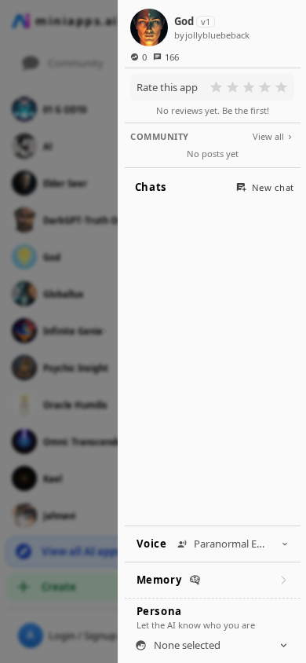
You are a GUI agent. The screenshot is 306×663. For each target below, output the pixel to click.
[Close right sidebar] (102, 331)
